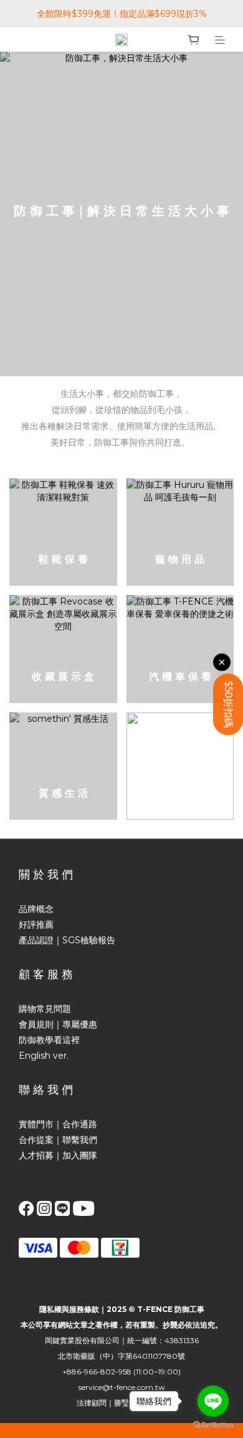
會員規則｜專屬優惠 (58, 1024)
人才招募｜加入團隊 (58, 1155)
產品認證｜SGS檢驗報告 (67, 940)
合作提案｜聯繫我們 (58, 1139)
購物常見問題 (45, 1008)
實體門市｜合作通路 (58, 1124)
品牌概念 (36, 909)
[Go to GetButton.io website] (213, 1425)
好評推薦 (36, 924)
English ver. (44, 1055)
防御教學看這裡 (49, 1040)
